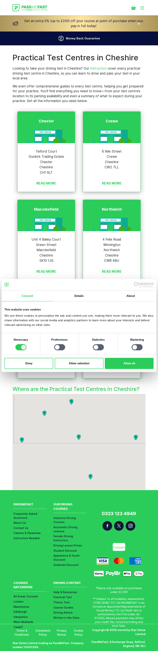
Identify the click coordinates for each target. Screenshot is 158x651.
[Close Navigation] (138, 23)
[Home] (30, 7)
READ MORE (46, 183)
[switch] (59, 347)
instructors (98, 68)
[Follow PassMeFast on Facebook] (107, 526)
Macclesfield (46, 209)
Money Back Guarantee (83, 38)
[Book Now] (133, 7)
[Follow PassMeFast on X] (119, 526)
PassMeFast (23, 504)
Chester (46, 121)
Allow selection (79, 363)
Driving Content (67, 583)
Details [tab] (79, 295)
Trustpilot (119, 547)
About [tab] (130, 295)
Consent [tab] (27, 295)
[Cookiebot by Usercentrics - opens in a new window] (137, 285)
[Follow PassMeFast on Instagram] (130, 526)
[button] (21, 440)
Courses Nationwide (23, 585)
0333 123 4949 (119, 513)
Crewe (112, 121)
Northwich (112, 209)
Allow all (129, 363)
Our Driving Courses (62, 506)
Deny (28, 363)
